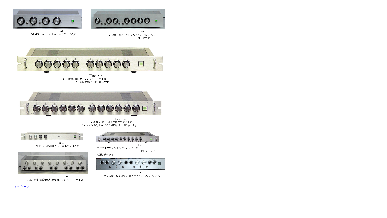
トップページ (21, 186)
